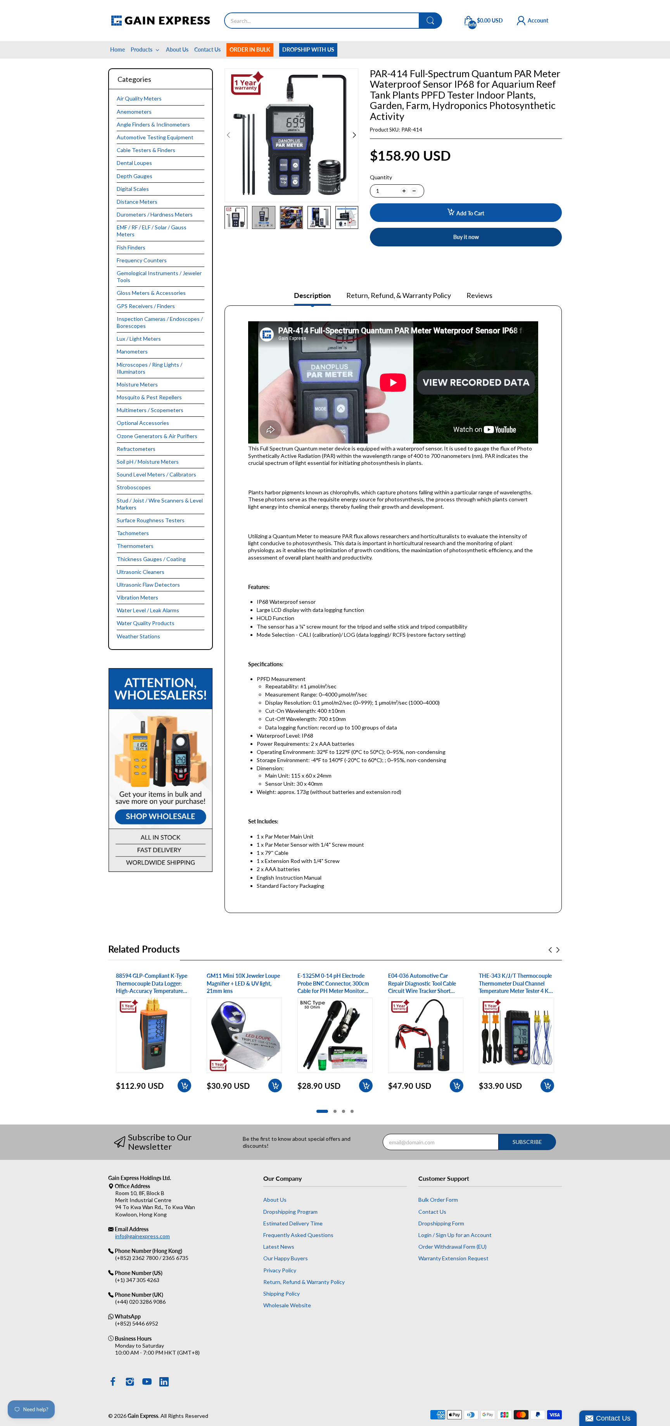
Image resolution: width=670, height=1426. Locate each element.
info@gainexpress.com (142, 1236)
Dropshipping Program (290, 1211)
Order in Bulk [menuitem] (250, 49)
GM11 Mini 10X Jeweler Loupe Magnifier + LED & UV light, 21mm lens (243, 983)
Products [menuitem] (141, 49)
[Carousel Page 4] (352, 1111)
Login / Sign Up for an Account (455, 1235)
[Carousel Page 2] (335, 1111)
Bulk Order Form (438, 1199)
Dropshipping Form (441, 1223)
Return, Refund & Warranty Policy (304, 1282)
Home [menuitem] (117, 49)
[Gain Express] (160, 20)
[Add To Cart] (184, 1085)
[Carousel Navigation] (554, 950)
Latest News (278, 1246)
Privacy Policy (279, 1270)
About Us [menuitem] (177, 49)
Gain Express (143, 1415)
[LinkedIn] (164, 1382)
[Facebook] (112, 1382)
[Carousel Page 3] (343, 1111)
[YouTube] (147, 1382)
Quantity (381, 177)
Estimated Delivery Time (293, 1223)
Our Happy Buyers (285, 1258)
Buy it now (466, 237)
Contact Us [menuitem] (207, 49)
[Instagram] (130, 1382)
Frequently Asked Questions (298, 1235)
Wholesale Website (287, 1305)
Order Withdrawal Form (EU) (452, 1246)
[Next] (228, 135)
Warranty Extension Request (453, 1258)
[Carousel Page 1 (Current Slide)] (322, 1111)
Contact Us (432, 1211)
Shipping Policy (281, 1293)
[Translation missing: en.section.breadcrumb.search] (430, 20)
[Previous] (354, 135)
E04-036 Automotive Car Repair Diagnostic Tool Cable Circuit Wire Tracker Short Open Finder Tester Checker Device (422, 983)
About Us (275, 1199)
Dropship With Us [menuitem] (308, 49)
